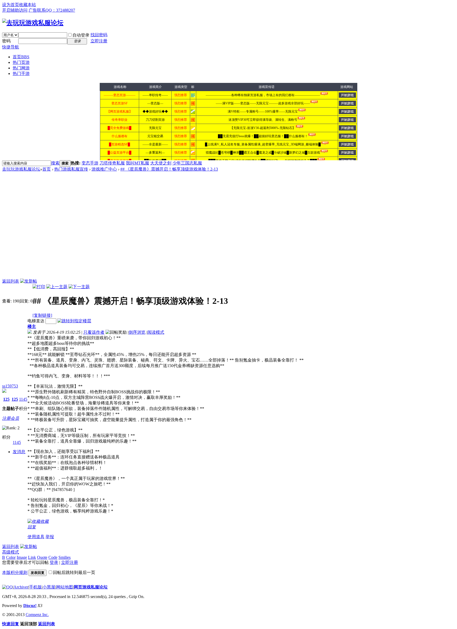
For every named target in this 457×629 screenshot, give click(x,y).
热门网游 (21, 68)
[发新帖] (28, 281)
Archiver (20, 587)
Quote (42, 557)
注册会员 (10, 418)
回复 (32, 527)
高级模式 (10, 552)
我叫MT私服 (137, 163)
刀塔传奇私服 (112, 163)
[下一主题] (79, 286)
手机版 (35, 587)
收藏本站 (27, 4)
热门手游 (21, 73)
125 (6, 399)
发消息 (19, 451)
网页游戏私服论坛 (91, 587)
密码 (6, 41)
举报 (49, 536)
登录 (54, 562)
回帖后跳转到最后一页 (74, 572)
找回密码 (98, 35)
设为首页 (10, 4)
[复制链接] (42, 315)
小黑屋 (49, 587)
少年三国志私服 (187, 163)
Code (52, 557)
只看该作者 (93, 332)
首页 (21, 57)
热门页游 (21, 62)
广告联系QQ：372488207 (52, 10)
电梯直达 (36, 321)
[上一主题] (56, 286)
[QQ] (7, 587)
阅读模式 (155, 332)
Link (32, 557)
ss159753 (10, 386)
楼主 (32, 326)
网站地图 (64, 587)
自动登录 (80, 35)
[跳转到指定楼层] (74, 321)
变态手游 (89, 163)
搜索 (55, 163)
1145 (23, 399)
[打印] (39, 286)
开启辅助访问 (15, 10)
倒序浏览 (137, 332)
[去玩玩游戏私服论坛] (32, 22)
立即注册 (98, 41)
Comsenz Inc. (37, 614)
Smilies (64, 557)
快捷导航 (10, 47)
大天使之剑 (160, 163)
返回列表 (10, 281)
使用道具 (36, 536)
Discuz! (29, 605)
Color (11, 557)
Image (22, 557)
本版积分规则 (15, 572)
